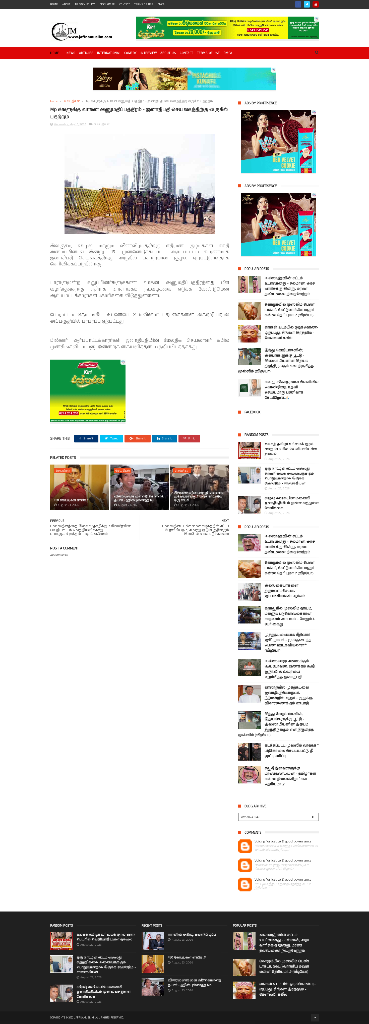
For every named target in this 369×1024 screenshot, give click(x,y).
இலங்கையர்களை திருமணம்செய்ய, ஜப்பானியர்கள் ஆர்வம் (285, 591)
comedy (130, 53)
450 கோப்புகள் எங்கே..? (71, 500)
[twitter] (307, 4)
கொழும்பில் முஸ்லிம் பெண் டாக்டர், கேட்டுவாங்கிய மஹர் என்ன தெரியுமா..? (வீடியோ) (290, 310)
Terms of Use (143, 5)
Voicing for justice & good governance (283, 841)
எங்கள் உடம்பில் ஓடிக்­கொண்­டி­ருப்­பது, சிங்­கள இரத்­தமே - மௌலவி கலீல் (291, 332)
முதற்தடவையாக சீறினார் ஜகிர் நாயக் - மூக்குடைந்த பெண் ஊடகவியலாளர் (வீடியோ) (288, 642)
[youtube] (316, 4)
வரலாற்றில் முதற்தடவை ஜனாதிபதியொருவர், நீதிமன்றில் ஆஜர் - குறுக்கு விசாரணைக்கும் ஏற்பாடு (289, 695)
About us (168, 53)
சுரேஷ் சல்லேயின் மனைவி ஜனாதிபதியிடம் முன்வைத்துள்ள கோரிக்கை (292, 503)
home (54, 5)
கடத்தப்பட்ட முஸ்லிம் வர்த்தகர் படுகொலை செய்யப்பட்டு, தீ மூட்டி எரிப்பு (292, 751)
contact (124, 5)
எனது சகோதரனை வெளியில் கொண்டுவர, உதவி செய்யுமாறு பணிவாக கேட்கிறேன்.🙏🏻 (292, 389)
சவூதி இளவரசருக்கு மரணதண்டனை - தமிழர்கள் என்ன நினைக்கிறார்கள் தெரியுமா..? (290, 776)
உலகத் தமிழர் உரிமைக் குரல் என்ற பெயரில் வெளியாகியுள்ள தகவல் (291, 449)
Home (54, 53)
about (66, 5)
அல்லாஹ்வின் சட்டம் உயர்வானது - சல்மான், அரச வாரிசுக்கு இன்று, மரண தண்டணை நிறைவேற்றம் (290, 286)
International (108, 53)
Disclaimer (107, 5)
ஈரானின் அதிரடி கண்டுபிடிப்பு (192, 934)
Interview (149, 53)
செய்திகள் (72, 101)
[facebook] (298, 4)
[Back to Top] (315, 1017)
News (71, 53)
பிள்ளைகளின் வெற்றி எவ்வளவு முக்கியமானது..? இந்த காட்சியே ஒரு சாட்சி (199, 496)
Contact (186, 53)
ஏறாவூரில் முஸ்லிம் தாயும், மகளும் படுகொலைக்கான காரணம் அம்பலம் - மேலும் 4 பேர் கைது (289, 616)
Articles (86, 53)
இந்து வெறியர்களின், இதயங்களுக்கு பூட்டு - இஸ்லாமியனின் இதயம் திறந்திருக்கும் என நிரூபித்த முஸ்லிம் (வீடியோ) (276, 361)
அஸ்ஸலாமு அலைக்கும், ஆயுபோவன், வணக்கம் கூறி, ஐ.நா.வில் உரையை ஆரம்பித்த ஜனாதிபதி (290, 669)
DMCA (160, 5)
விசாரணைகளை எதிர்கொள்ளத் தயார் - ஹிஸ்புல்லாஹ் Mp (139, 498)
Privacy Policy (85, 5)
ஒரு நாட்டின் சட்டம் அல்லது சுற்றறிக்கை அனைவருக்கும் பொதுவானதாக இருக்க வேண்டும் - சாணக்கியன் (289, 476)
